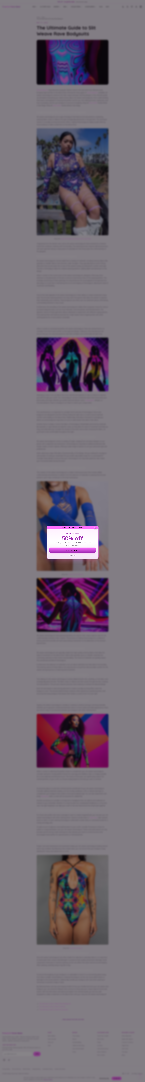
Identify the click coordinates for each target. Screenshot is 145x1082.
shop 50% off (72, 550)
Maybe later (72, 555)
